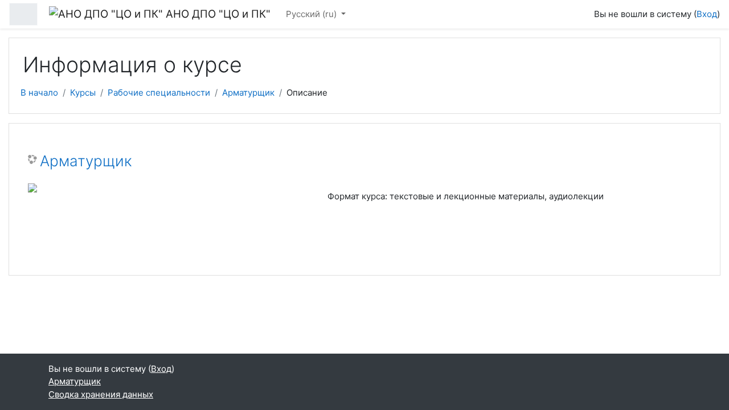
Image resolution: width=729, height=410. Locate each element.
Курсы (83, 92)
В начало (39, 92)
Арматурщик (248, 92)
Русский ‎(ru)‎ (312, 14)
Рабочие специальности (159, 92)
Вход (707, 14)
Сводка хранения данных (100, 394)
